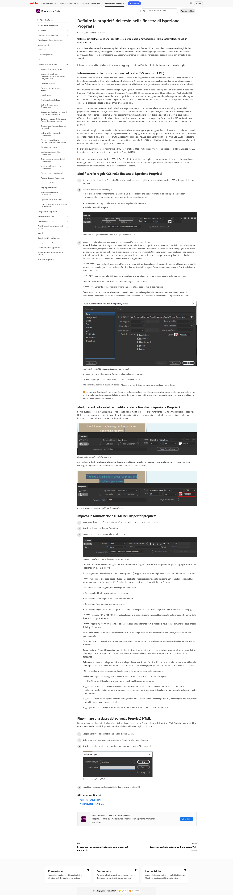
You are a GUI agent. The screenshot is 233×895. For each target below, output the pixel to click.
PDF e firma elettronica (68, 3)
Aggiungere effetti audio (49, 188)
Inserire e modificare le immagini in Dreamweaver (53, 167)
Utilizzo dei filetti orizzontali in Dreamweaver (51, 134)
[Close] (152, 890)
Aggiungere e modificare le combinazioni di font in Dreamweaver (53, 141)
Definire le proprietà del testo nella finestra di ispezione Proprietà (53, 120)
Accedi (198, 3)
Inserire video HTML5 (48, 183)
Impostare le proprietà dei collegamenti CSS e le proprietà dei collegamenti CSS (53, 76)
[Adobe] (34, 3)
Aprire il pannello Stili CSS (91, 799)
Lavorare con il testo (47, 83)
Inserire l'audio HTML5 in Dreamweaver (49, 194)
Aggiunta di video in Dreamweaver (52, 178)
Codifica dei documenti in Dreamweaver (49, 106)
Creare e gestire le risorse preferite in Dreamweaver (53, 160)
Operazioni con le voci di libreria (51, 200)
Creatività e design (48, 3)
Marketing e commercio (90, 3)
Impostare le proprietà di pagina (51, 69)
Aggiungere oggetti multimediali (52, 173)
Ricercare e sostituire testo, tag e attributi (51, 89)
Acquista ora (134, 3)
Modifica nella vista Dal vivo (50, 100)
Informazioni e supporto (113, 3)
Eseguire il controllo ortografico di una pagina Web (53, 127)
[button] (191, 3)
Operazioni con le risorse (49, 147)
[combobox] (159, 10)
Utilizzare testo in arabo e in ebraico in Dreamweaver (54, 205)
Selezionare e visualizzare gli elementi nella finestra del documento (54, 113)
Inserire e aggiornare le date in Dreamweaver (51, 153)
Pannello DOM (46, 95)
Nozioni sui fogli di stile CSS (92, 803)
